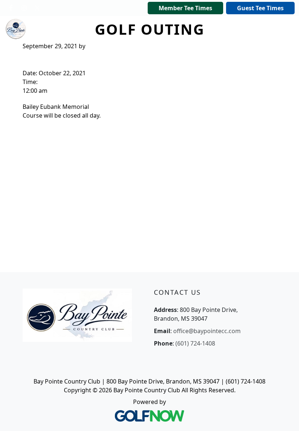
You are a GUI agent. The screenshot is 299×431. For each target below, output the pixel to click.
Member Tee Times (185, 8)
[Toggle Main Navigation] (248, 29)
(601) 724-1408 (195, 343)
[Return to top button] (284, 416)
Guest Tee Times (260, 8)
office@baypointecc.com (207, 331)
